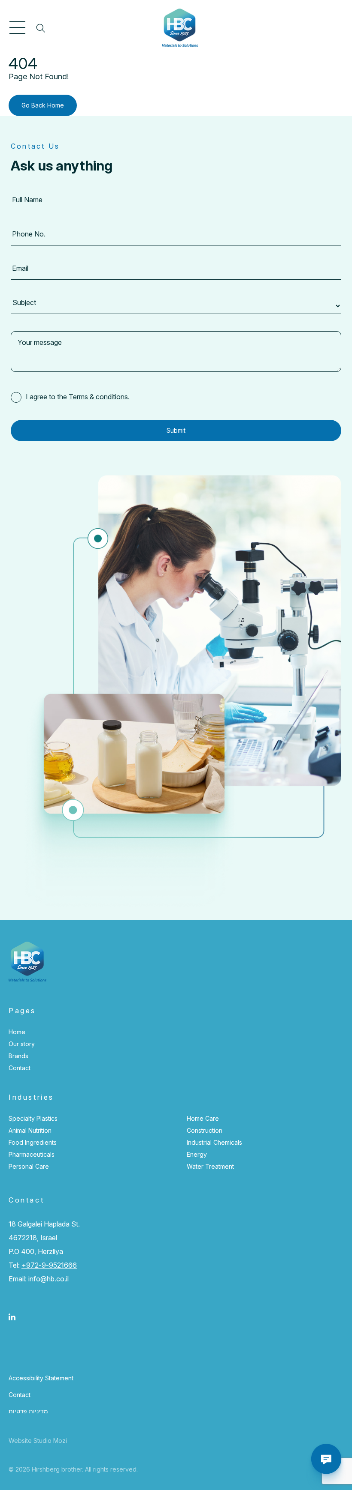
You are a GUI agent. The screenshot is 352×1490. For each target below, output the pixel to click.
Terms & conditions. (99, 396)
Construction (204, 1130)
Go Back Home (42, 105)
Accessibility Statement (41, 1378)
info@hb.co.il (48, 1279)
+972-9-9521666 (49, 1265)
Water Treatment (210, 1166)
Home (17, 1031)
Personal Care (29, 1166)
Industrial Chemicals (214, 1142)
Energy (197, 1154)
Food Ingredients (33, 1142)
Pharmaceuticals (32, 1154)
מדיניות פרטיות (28, 1411)
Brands (18, 1055)
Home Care (203, 1118)
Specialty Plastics (33, 1118)
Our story (22, 1043)
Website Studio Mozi (38, 1440)
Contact (19, 1067)
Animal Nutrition (30, 1130)
